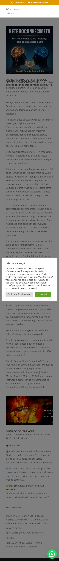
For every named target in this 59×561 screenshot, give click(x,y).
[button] (52, 554)
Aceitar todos (43, 294)
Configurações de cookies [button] (19, 294)
